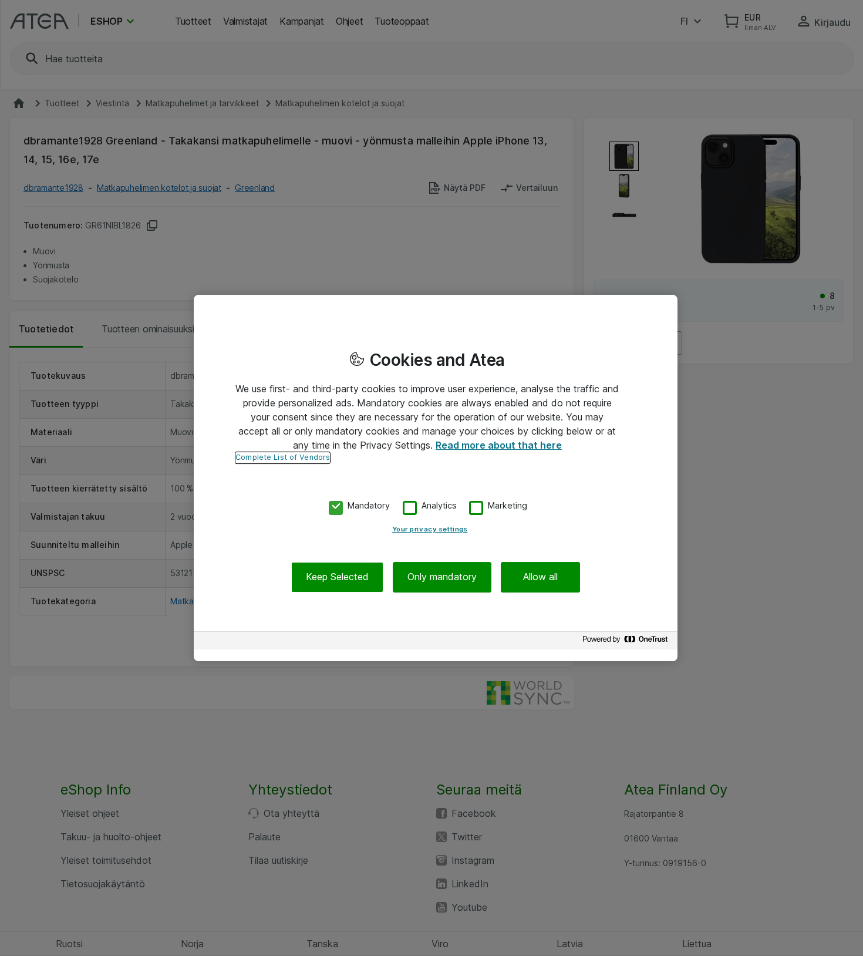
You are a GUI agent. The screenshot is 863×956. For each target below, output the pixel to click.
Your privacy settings (430, 530)
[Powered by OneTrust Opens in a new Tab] (627, 642)
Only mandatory (442, 577)
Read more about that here (499, 445)
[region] (435, 478)
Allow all (540, 577)
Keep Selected (337, 577)
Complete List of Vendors (282, 457)
